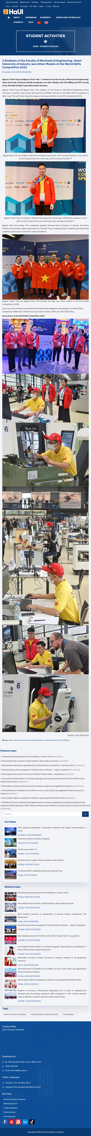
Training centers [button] (46, 2)
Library (41, 6)
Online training (9, 1112)
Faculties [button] (35, 2)
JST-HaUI (33, 6)
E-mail (48, 6)
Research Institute (74, 2)
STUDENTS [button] (18, 22)
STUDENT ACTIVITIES (49, 46)
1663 (29, 72)
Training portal (9, 1116)
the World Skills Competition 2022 (45, 740)
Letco (8, 6)
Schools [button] (15, 6)
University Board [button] (12, 2)
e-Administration (10, 1108)
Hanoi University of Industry (20, 740)
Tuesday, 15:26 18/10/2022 (14, 72)
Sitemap (56, 6)
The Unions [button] (24, 6)
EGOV (31, 22)
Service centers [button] (60, 2)
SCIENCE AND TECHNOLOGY (68, 17)
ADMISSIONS (30, 17)
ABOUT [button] (17, 17)
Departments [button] (25, 2)
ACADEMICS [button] (45, 17)
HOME (35, 46)
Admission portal (10, 1104)
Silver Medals (64, 740)
